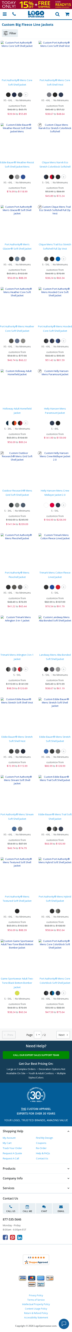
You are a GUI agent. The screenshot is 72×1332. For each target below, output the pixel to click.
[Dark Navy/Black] (46, 177)
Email (61, 1211)
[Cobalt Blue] (23, 177)
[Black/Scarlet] (20, 423)
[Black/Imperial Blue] (52, 993)
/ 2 (44, 1035)
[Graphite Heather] (20, 829)
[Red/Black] (52, 177)
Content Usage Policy (36, 1308)
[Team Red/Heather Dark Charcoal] (20, 669)
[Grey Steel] (14, 587)
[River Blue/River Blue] (61, 829)
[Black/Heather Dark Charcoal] (8, 669)
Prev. (8, 1035)
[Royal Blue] (58, 259)
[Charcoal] (52, 669)
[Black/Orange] (14, 423)
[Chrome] (17, 177)
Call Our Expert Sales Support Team (36, 1055)
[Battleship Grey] (20, 94)
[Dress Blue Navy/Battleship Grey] (52, 341)
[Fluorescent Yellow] (17, 993)
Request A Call (11, 1158)
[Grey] (17, 505)
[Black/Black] (58, 177)
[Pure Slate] (46, 259)
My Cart (7, 1143)
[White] (46, 505)
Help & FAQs (43, 1153)
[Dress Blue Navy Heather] (14, 829)
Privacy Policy (36, 1295)
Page (29, 1035)
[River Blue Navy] (23, 751)
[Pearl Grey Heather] (23, 341)
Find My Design (44, 1137)
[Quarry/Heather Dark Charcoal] (14, 669)
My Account (9, 1137)
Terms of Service (36, 1299)
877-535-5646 (12, 1219)
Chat (44, 1211)
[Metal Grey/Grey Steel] (55, 829)
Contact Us (42, 1158)
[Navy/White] (8, 423)
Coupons (41, 1143)
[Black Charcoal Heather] (11, 341)
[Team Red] (58, 587)
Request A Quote (12, 1153)
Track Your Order (12, 1148)
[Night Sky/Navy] (58, 341)
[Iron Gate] (17, 751)
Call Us (10, 1211)
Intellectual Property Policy (36, 1304)
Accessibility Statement (36, 1317)
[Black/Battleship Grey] (46, 341)
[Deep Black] (8, 587)
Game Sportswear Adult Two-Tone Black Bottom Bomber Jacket (17, 983)
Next (63, 1035)
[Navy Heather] (17, 341)
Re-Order (41, 1148)
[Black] (8, 94)
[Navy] (52, 423)
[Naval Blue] (23, 505)
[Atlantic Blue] (17, 259)
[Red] (52, 505)
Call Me (27, 1211)
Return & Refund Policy (36, 1313)
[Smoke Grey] (23, 259)
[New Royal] (52, 587)
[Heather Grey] (58, 669)
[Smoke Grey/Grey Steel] (58, 911)
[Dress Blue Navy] (14, 94)
